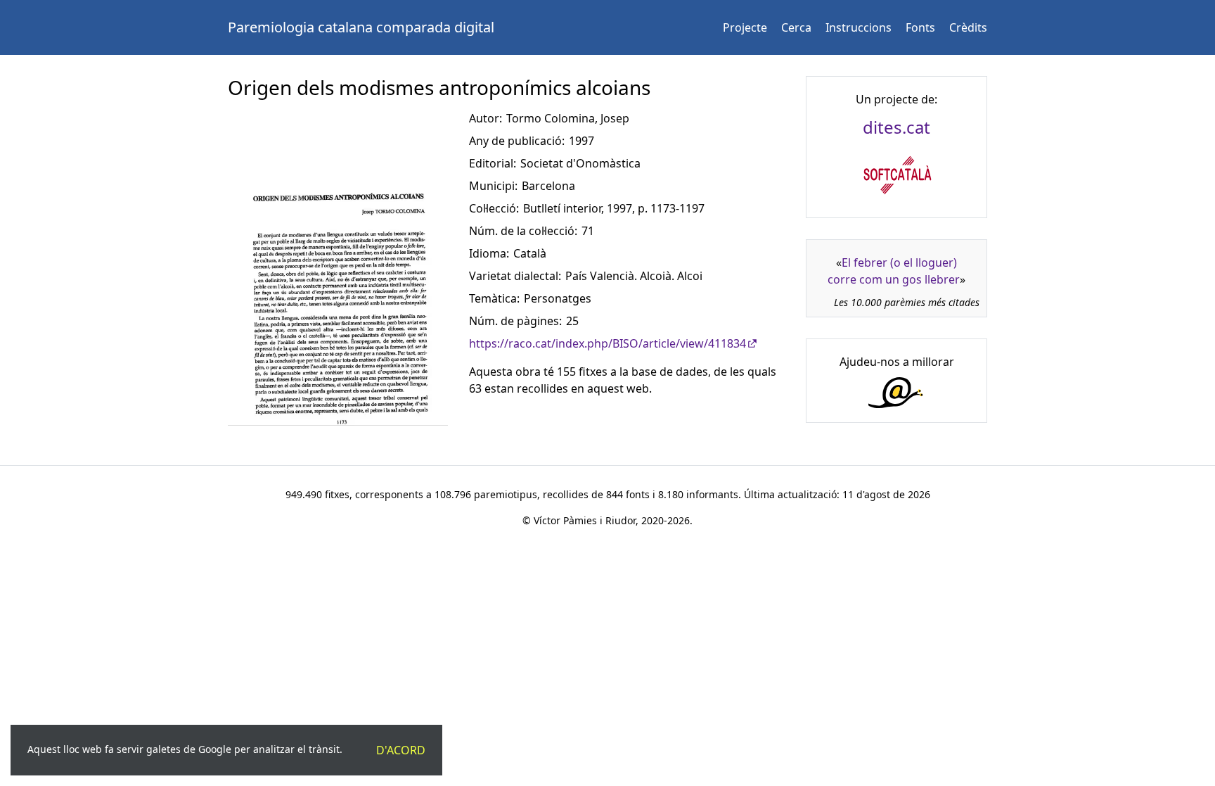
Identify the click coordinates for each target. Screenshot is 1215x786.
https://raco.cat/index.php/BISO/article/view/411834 (607, 343)
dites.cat (896, 127)
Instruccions (858, 27)
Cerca (796, 27)
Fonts (920, 27)
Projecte (745, 27)
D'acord (400, 750)
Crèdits (968, 27)
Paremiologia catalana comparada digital (361, 27)
